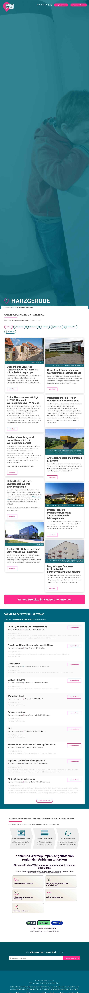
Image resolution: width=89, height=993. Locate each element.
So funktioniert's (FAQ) (44, 5)
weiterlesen (12, 389)
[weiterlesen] (24, 351)
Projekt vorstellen (61, 5)
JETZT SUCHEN (71, 958)
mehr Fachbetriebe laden (44, 800)
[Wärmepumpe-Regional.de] (8, 7)
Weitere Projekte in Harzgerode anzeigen (44, 599)
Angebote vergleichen (78, 5)
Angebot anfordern (74, 627)
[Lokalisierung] (10, 958)
